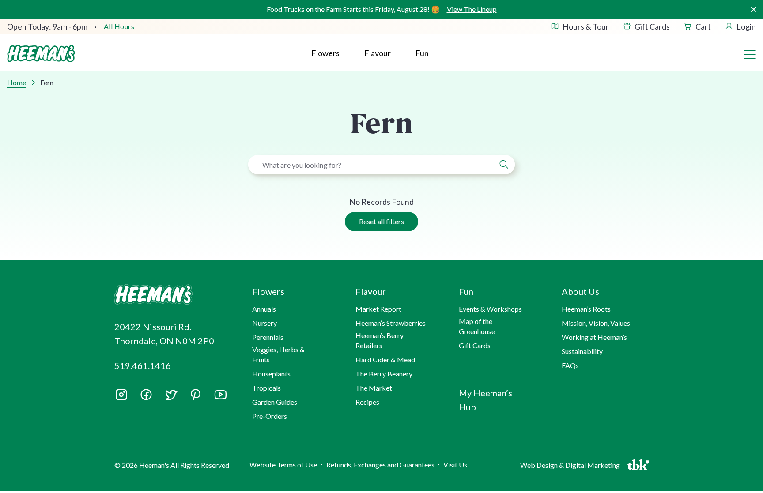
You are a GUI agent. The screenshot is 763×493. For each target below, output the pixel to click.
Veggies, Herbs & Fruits (278, 354)
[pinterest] (196, 395)
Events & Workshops (490, 309)
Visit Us (455, 464)
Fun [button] (466, 291)
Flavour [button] (377, 53)
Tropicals (266, 388)
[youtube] (220, 398)
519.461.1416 (142, 365)
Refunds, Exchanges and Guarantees (380, 464)
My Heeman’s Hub (485, 400)
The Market (373, 388)
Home (16, 82)
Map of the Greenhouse (477, 326)
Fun (422, 53)
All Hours (119, 26)
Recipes (367, 402)
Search (504, 164)
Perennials (267, 337)
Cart (703, 26)
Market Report (378, 309)
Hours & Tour (586, 26)
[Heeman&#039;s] (173, 294)
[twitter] (171, 398)
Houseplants (271, 373)
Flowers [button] (325, 53)
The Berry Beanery (383, 373)
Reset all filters (381, 221)
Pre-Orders (269, 416)
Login (746, 26)
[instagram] (121, 398)
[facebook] (146, 395)
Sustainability (582, 351)
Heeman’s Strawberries (390, 323)
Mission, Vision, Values (596, 323)
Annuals (264, 309)
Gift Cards (652, 26)
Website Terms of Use (283, 464)
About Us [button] (580, 291)
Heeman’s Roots (586, 309)
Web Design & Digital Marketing (571, 467)
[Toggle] (750, 53)
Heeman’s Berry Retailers (379, 340)
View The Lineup (472, 9)
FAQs (570, 365)
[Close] (753, 9)
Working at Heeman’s (594, 337)
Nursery (264, 323)
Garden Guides (274, 402)
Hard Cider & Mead (385, 359)
